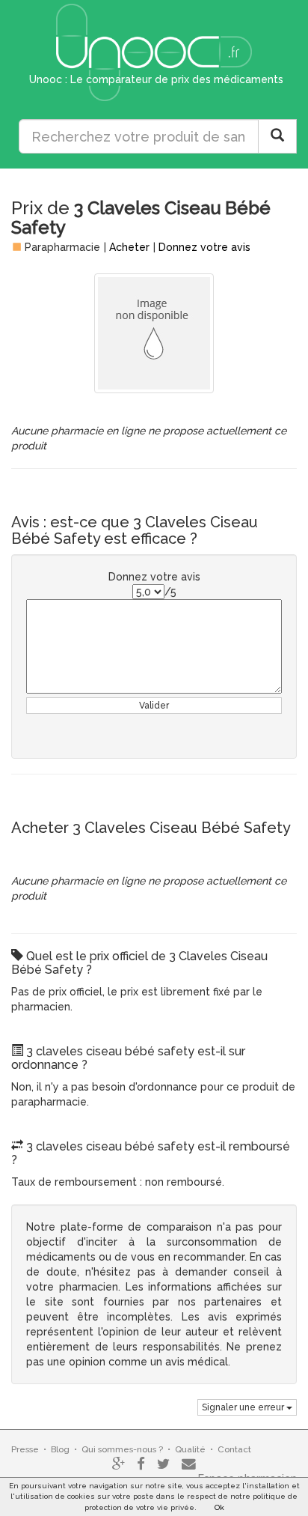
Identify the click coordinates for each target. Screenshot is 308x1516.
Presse (25, 1449)
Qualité (190, 1449)
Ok (219, 1507)
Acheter (129, 247)
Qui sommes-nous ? (122, 1449)
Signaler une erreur (244, 1407)
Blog (60, 1449)
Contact (234, 1449)
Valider (154, 705)
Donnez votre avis (204, 247)
